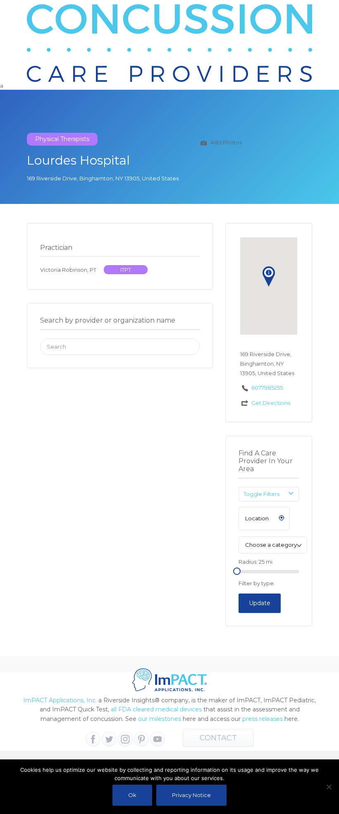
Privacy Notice (191, 795)
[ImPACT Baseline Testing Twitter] (109, 739)
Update (259, 603)
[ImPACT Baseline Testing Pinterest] (141, 739)
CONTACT (218, 737)
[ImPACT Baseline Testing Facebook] (93, 739)
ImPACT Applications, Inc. (60, 700)
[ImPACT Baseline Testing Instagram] (125, 739)
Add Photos (225, 142)
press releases (262, 719)
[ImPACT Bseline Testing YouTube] (157, 739)
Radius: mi (255, 561)
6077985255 (267, 387)
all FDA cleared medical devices (156, 709)
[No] (329, 787)
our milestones (160, 719)
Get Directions (270, 403)
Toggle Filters (261, 494)
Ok (132, 795)
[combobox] (273, 544)
